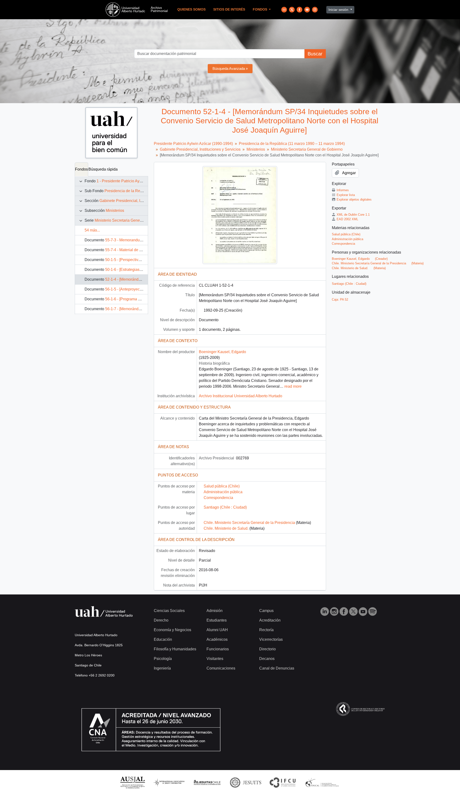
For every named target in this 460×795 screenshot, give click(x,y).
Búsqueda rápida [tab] (103, 169)
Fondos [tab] (81, 169)
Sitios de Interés (229, 9)
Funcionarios (218, 649)
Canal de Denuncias (276, 668)
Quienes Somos (191, 9)
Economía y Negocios (172, 630)
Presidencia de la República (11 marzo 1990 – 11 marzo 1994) (292, 144)
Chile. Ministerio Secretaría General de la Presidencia (249, 523)
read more (293, 386)
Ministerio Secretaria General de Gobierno (130, 220)
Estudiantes (217, 620)
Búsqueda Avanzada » (230, 68)
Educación (163, 639)
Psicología (163, 659)
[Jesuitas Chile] (207, 782)
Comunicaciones (221, 668)
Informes (343, 190)
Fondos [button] (260, 9)
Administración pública (223, 492)
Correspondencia (218, 498)
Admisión (215, 611)
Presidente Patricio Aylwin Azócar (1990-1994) (193, 144)
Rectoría (266, 630)
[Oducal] (322, 782)
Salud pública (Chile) (222, 486)
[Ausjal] (132, 782)
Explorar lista (346, 195)
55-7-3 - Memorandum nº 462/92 (132, 240)
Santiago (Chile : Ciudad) (225, 507)
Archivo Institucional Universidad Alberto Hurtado (240, 396)
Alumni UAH (217, 630)
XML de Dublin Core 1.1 (353, 214)
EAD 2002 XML (347, 219)
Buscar (315, 53)
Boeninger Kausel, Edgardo (222, 352)
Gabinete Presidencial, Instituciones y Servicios (139, 201)
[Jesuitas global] (245, 782)
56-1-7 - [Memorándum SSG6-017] (134, 309)
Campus (266, 611)
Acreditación (270, 620)
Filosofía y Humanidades (175, 649)
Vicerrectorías (271, 639)
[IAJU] (168, 782)
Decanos (267, 659)
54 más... (92, 230)
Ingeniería (162, 668)
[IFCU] (282, 782)
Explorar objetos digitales (354, 199)
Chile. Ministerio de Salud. (226, 528)
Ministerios (115, 210)
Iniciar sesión (338, 10)
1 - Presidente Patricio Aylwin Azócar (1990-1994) (139, 181)
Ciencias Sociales (169, 611)
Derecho (161, 620)
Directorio (267, 649)
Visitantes (215, 659)
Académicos (217, 639)
